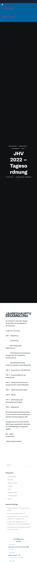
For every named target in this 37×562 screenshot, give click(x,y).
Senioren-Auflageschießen (17, 547)
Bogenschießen (13, 146)
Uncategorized (16, 148)
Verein (23, 148)
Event (9, 489)
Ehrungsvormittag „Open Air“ (16, 513)
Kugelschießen (23, 146)
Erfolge (10, 486)
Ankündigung (12, 476)
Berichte (10, 480)
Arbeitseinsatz (13, 555)
